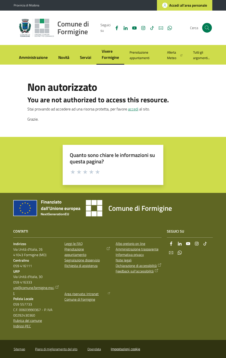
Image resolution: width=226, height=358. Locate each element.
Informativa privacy (130, 254)
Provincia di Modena (26, 5)
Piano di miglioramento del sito (56, 349)
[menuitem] (33, 58)
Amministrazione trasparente (137, 249)
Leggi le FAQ (73, 243)
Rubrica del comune (27, 320)
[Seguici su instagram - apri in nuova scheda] (141, 27)
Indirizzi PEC (22, 326)
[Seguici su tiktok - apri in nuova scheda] (150, 27)
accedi (133, 109)
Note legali (124, 260)
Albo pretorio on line (130, 243)
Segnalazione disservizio (82, 260)
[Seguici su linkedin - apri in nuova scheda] (123, 27)
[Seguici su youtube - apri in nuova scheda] (132, 27)
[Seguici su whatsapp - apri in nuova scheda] (168, 27)
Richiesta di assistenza (81, 265)
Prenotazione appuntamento (75, 251)
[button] (207, 27)
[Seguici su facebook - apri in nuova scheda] (115, 27)
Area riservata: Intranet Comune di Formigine (81, 296)
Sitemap (19, 349)
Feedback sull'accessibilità (135, 271)
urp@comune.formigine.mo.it (33, 290)
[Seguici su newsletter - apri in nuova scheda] (159, 27)
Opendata (94, 349)
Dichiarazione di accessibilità (136, 265)
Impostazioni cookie (125, 349)
